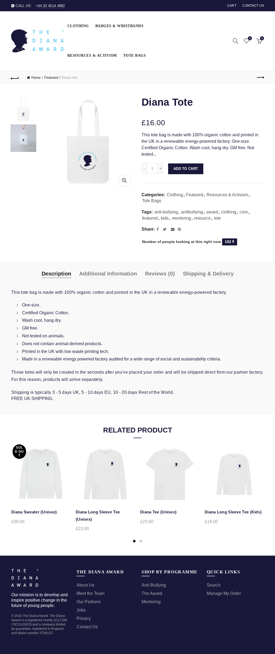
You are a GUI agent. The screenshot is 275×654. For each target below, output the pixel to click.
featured (150, 218)
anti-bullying (166, 212)
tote (217, 218)
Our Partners (89, 601)
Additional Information (108, 274)
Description (56, 274)
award (212, 212)
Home (36, 78)
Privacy (84, 618)
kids (165, 218)
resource (202, 218)
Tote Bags (134, 55)
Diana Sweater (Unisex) (34, 512)
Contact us (253, 6)
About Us (85, 585)
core (244, 212)
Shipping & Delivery (208, 274)
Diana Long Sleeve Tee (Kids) (233, 512)
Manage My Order (224, 593)
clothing (228, 212)
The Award (152, 593)
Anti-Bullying (154, 585)
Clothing (78, 26)
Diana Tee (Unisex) (158, 512)
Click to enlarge (124, 180)
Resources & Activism (92, 55)
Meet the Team (90, 593)
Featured (51, 78)
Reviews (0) (160, 274)
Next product (260, 77)
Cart (231, 6)
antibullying (192, 212)
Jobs (81, 610)
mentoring (181, 218)
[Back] (15, 77)
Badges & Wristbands (119, 26)
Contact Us (87, 626)
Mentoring (151, 601)
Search (213, 585)
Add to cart (185, 169)
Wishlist (250, 38)
